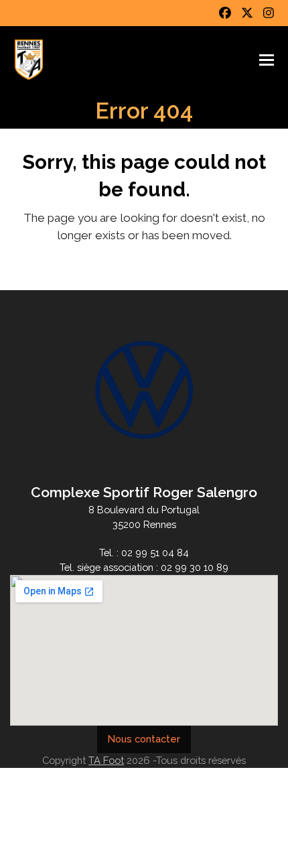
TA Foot (106, 760)
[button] (266, 60)
